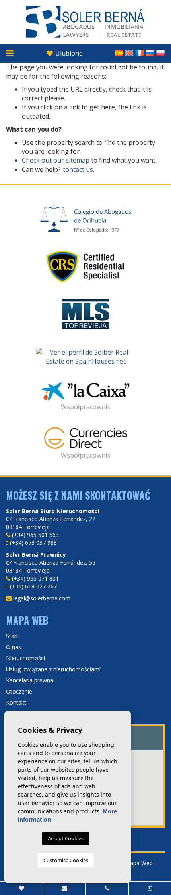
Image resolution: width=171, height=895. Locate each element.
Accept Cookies (66, 838)
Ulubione (68, 53)
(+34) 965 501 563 (35, 535)
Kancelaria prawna (29, 680)
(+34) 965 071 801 (35, 578)
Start (12, 636)
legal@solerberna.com (41, 598)
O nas (13, 647)
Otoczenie (19, 691)
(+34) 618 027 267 (33, 586)
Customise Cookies (65, 860)
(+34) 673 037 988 (33, 542)
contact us (77, 169)
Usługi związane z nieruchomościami (53, 669)
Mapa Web (139, 863)
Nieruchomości (25, 658)
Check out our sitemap (55, 160)
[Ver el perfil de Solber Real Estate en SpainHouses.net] (85, 357)
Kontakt (16, 702)
